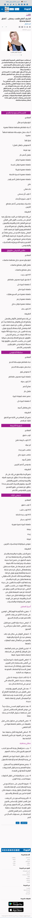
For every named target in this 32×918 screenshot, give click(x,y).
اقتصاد (14, 859)
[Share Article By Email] (27, 27)
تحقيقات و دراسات (26, 874)
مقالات (28, 863)
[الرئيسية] (27, 9)
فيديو (28, 859)
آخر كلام (28, 872)
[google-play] (16, 903)
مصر (18, 822)
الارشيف (11, 9)
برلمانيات (13, 857)
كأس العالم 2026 (26, 871)
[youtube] (22, 4)
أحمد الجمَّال (23, 822)
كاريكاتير (28, 880)
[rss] (27, 4)
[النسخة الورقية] (7, 9)
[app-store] (16, 909)
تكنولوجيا (28, 878)
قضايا (29, 876)
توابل (14, 861)
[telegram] (13, 4)
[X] (16, 4)
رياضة (14, 865)
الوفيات (28, 882)
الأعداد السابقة (27, 890)
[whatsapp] (5, 4)
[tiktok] (10, 4)
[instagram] (24, 4)
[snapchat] (8, 4)
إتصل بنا (28, 888)
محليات (28, 865)
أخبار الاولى (27, 861)
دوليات (14, 863)
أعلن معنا (28, 893)
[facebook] (19, 4)
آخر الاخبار (28, 857)
